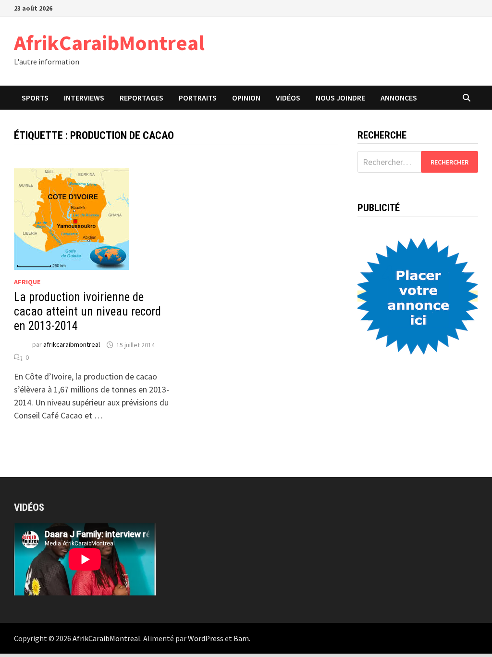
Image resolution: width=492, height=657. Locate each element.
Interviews (84, 97)
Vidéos (288, 97)
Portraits (198, 97)
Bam (241, 638)
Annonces (399, 97)
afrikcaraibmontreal (71, 345)
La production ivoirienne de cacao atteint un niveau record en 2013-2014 (87, 311)
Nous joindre (340, 97)
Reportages (141, 97)
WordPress (205, 638)
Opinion (246, 97)
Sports (35, 97)
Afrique (27, 282)
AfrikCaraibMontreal (109, 42)
